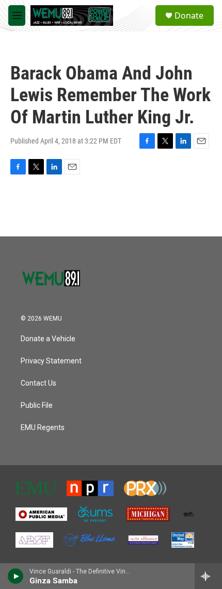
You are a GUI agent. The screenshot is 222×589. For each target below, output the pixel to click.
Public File (37, 405)
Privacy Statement (51, 361)
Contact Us (38, 383)
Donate (189, 15)
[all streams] (208, 576)
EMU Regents (43, 428)
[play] (15, 576)
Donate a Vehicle (48, 339)
